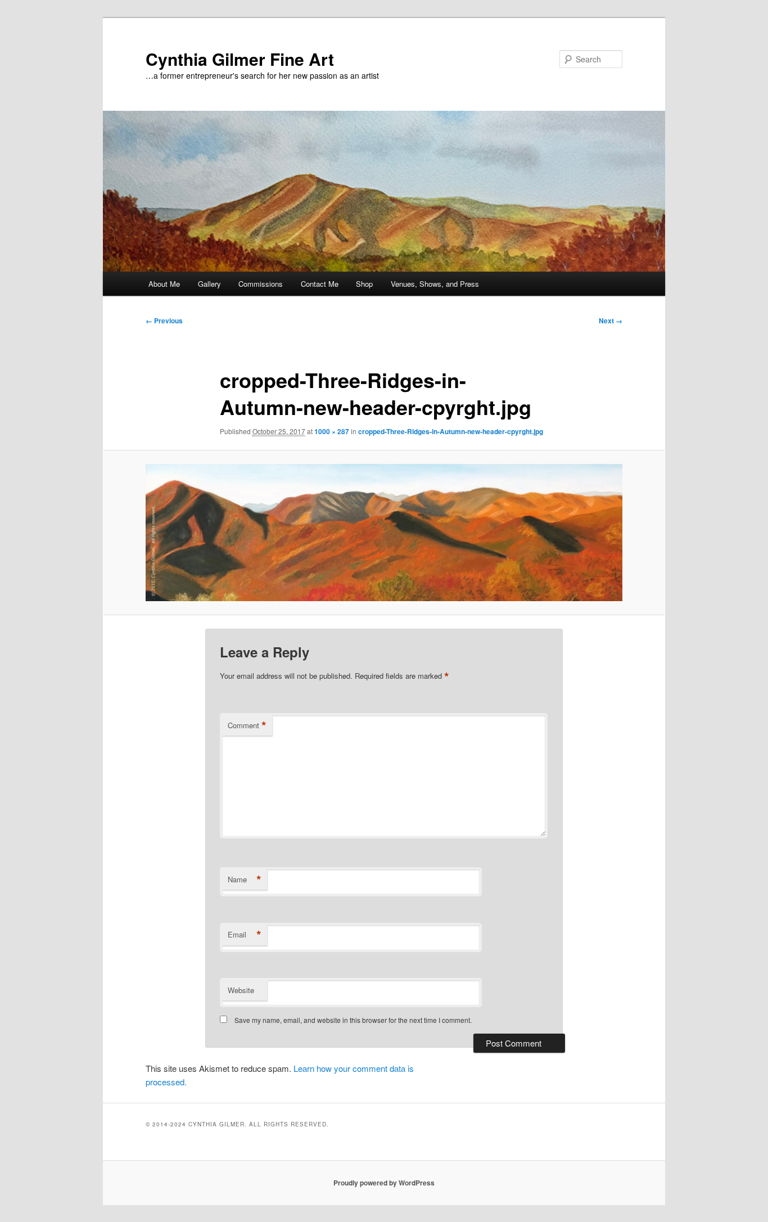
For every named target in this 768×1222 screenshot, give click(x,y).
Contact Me (319, 283)
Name (244, 880)
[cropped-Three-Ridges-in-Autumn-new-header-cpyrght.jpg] (384, 532)
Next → (610, 320)
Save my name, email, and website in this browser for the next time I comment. (353, 1020)
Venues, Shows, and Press (435, 283)
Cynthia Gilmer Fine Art (240, 59)
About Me (164, 283)
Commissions (260, 283)
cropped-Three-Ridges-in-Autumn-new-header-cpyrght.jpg (450, 431)
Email (244, 935)
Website (241, 990)
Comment (247, 725)
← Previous (164, 320)
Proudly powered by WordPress (384, 1183)
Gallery (209, 283)
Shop (364, 283)
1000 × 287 (331, 431)
